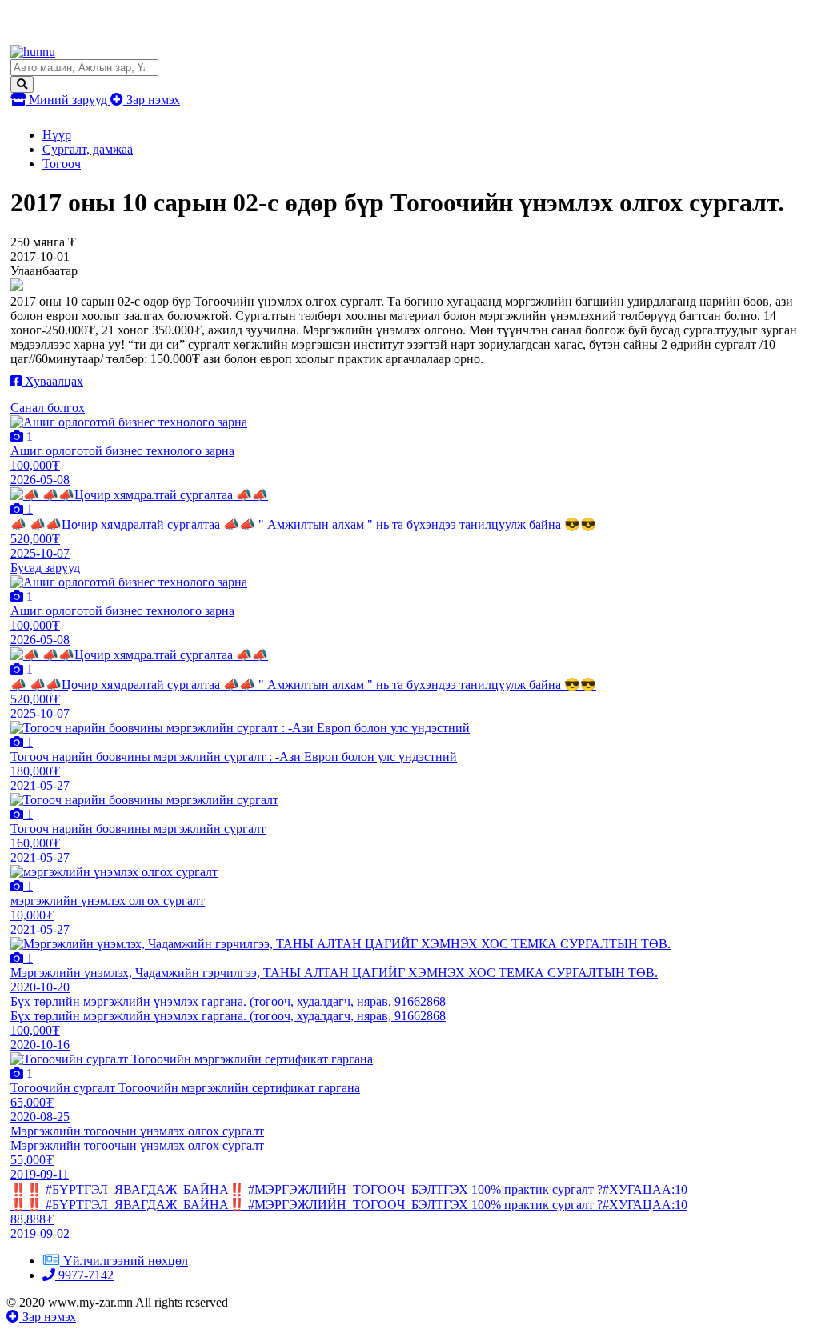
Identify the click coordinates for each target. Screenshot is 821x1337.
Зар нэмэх (151, 99)
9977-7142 (84, 1275)
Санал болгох (47, 407)
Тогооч (61, 163)
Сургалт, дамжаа (87, 149)
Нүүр (56, 135)
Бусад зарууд (45, 567)
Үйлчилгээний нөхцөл (125, 1260)
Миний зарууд (68, 99)
